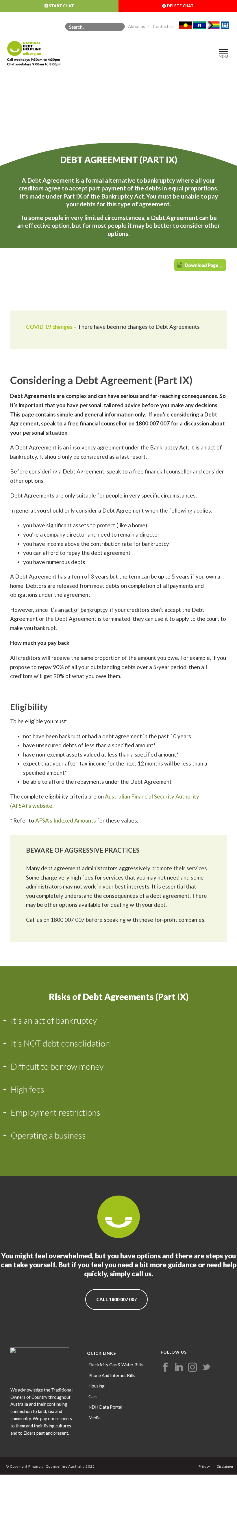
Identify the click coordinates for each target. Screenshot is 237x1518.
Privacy (204, 1466)
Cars (92, 1396)
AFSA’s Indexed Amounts (65, 820)
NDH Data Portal (105, 1406)
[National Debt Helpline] (30, 51)
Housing (96, 1385)
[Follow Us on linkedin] (179, 1367)
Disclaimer (225, 1466)
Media (94, 1417)
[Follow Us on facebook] (165, 1367)
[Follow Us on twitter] (206, 1367)
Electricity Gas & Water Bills (115, 1364)
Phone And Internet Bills (111, 1375)
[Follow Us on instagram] (192, 1367)
